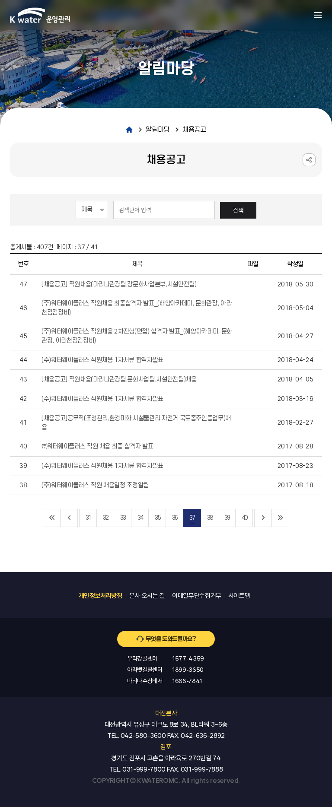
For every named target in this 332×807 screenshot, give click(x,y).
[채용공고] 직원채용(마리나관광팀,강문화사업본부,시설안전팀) (119, 284)
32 (105, 518)
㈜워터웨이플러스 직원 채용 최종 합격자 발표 (97, 446)
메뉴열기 (317, 15)
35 (157, 518)
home (129, 129)
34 (140, 518)
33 (122, 518)
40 (244, 518)
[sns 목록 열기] (309, 159)
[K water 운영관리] (40, 15)
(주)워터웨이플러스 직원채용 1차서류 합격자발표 (102, 360)
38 (209, 518)
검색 (238, 210)
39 (227, 518)
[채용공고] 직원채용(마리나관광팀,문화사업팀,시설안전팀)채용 (119, 379)
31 (88, 518)
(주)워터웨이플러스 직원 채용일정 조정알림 (95, 485)
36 (174, 518)
